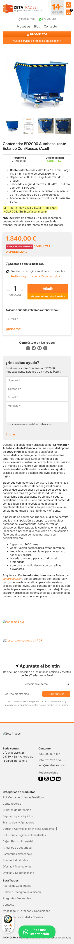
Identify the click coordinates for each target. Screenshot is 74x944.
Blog (37, 26)
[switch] (8, 930)
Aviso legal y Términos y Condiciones (26, 911)
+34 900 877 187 (49, 754)
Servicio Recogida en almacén (22, 892)
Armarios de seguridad (17, 847)
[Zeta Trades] (22, 8)
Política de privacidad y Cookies (23, 917)
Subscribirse (56, 694)
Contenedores (12, 803)
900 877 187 (28, 18)
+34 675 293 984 (49, 760)
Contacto (50, 26)
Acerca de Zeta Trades (17, 885)
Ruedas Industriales (15, 860)
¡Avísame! (13, 329)
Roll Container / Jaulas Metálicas (23, 797)
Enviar (10, 434)
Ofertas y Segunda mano (18, 872)
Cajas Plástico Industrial (18, 841)
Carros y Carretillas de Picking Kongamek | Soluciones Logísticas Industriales (30, 832)
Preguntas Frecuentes (17, 898)
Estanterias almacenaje (17, 854)
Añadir (48, 288)
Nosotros (23, 26)
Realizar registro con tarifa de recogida (35, 276)
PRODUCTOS (39, 34)
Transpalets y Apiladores (18, 822)
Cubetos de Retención (17, 810)
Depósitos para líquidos (18, 816)
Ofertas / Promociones (17, 866)
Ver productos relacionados (48, 296)
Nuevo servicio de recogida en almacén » (37, 40)
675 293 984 (48, 18)
